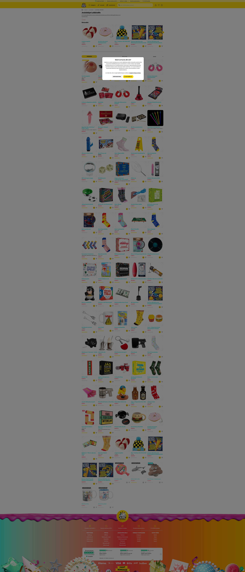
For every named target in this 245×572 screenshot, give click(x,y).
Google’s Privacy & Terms (135, 73)
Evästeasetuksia (117, 76)
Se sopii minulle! (128, 76)
